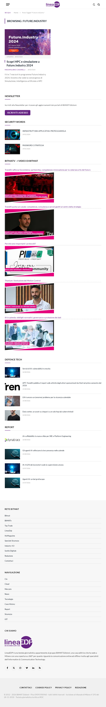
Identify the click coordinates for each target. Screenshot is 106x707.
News (7, 594)
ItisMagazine (10, 536)
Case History (10, 604)
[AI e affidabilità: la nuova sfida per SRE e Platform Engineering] (12, 440)
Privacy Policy (63, 687)
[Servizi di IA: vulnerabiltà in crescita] (12, 372)
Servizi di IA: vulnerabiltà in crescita (36, 369)
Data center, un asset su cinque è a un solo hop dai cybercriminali (47, 412)
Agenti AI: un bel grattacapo (33, 479)
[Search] (98, 4)
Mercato (8, 589)
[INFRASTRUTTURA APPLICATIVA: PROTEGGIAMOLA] (12, 134)
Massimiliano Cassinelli (15, 70)
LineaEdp (8, 531)
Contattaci (9, 561)
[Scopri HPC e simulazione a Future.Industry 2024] (28, 42)
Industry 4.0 (9, 546)
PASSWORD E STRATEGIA (33, 145)
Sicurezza (8, 614)
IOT (6, 619)
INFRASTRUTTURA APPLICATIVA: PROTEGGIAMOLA (44, 131)
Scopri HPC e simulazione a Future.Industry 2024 (23, 63)
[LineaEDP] (53, 4)
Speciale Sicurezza (12, 541)
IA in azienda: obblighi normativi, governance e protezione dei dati (33, 317)
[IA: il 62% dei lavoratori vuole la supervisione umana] (12, 468)
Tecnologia (9, 599)
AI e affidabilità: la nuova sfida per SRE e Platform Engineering (46, 436)
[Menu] (8, 4)
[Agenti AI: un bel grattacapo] (12, 483)
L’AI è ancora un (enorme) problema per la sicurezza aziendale (46, 397)
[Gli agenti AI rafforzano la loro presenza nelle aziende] (12, 454)
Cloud (7, 584)
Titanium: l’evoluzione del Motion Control (23, 280)
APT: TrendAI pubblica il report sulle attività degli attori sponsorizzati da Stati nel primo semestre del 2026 (61, 384)
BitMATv (8, 521)
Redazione (9, 556)
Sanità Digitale (10, 551)
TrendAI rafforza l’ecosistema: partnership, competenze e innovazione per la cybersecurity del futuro (48, 170)
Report (7, 609)
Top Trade (9, 526)
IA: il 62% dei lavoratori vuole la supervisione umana (42, 465)
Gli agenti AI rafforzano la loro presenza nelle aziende (43, 450)
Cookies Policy (43, 687)
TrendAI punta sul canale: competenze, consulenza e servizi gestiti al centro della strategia (43, 207)
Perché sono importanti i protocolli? (20, 243)
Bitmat (7, 516)
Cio (6, 579)
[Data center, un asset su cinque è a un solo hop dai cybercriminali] (12, 415)
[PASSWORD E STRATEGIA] (12, 149)
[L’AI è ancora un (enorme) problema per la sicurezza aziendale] (12, 401)
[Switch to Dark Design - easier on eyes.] (94, 4)
